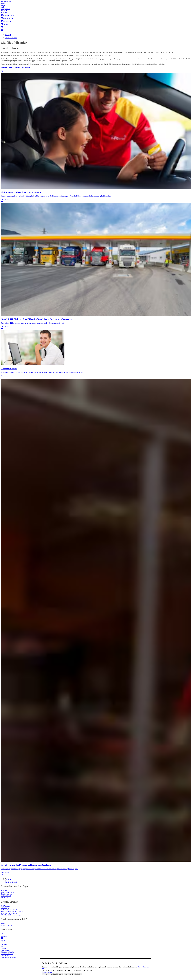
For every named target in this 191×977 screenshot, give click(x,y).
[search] (95, 27)
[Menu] (95, 30)
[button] (95, 13)
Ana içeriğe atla (6, 1)
